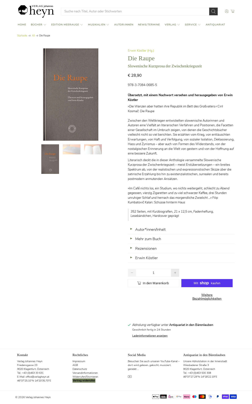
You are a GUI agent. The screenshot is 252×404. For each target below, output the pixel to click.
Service (191, 24)
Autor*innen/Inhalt (148, 229)
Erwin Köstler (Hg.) (141, 51)
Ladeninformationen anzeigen (150, 336)
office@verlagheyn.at (37, 377)
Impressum (79, 361)
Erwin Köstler (144, 257)
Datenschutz (80, 369)
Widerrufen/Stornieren (85, 377)
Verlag (170, 24)
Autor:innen (123, 24)
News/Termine (149, 24)
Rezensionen (143, 248)
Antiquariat (215, 24)
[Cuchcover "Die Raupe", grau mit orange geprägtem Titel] (70, 94)
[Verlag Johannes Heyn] (36, 11)
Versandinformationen (85, 373)
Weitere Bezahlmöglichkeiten (207, 297)
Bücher (36, 24)
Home (22, 24)
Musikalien (96, 24)
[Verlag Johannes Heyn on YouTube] (130, 377)
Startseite (22, 36)
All (33, 36)
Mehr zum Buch (145, 238)
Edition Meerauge (65, 24)
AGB (75, 365)
